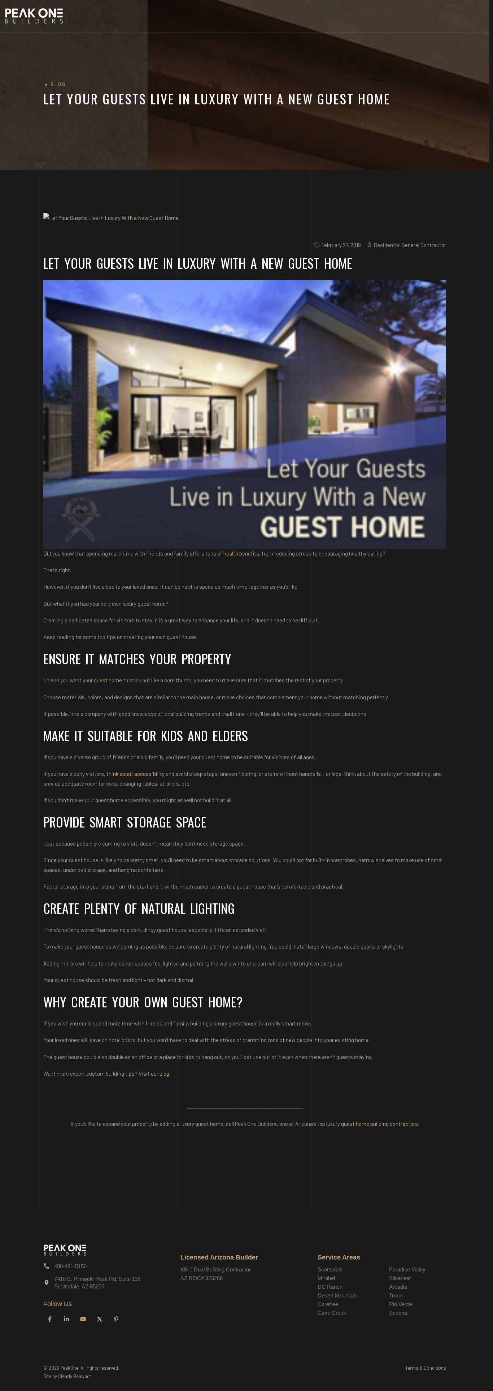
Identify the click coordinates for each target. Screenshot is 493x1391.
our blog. (160, 1073)
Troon (395, 1295)
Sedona (398, 1313)
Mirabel (326, 1278)
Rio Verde (400, 1304)
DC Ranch (330, 1287)
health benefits (241, 553)
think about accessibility (135, 773)
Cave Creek (332, 1313)
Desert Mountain (337, 1295)
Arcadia (398, 1287)
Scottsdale (330, 1269)
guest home (108, 680)
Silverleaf (400, 1278)
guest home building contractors (379, 1123)
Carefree (328, 1304)
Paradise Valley (407, 1269)
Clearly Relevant (74, 1376)
